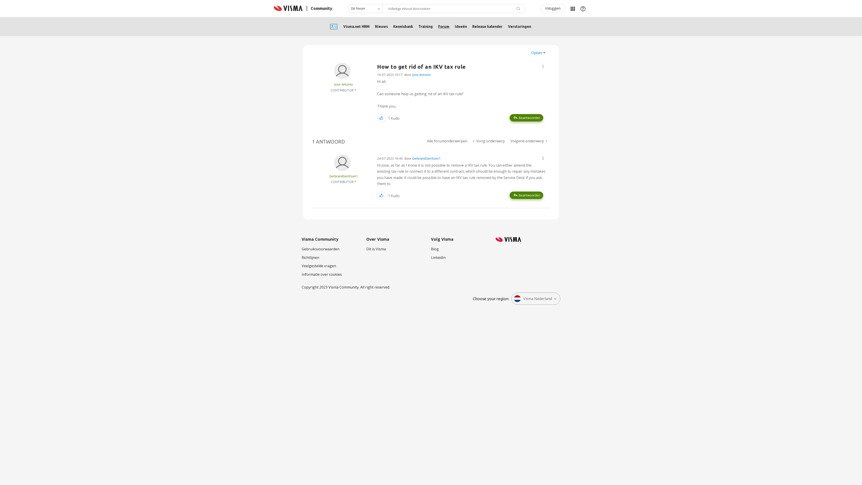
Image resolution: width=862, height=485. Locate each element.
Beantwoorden (529, 118)
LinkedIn (438, 257)
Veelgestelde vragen (319, 265)
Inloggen (553, 8)
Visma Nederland (537, 298)
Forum (443, 26)
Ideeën (461, 26)
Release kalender (487, 26)
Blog (435, 249)
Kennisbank (403, 26)
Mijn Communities (572, 8)
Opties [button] (536, 52)
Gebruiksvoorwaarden (320, 249)
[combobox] (454, 8)
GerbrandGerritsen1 (426, 158)
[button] (543, 66)
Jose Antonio (421, 75)
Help (583, 8)
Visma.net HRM (356, 26)
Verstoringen (519, 26)
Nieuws (381, 26)
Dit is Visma (376, 249)
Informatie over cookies (322, 274)
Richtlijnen (310, 257)
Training (425, 26)
